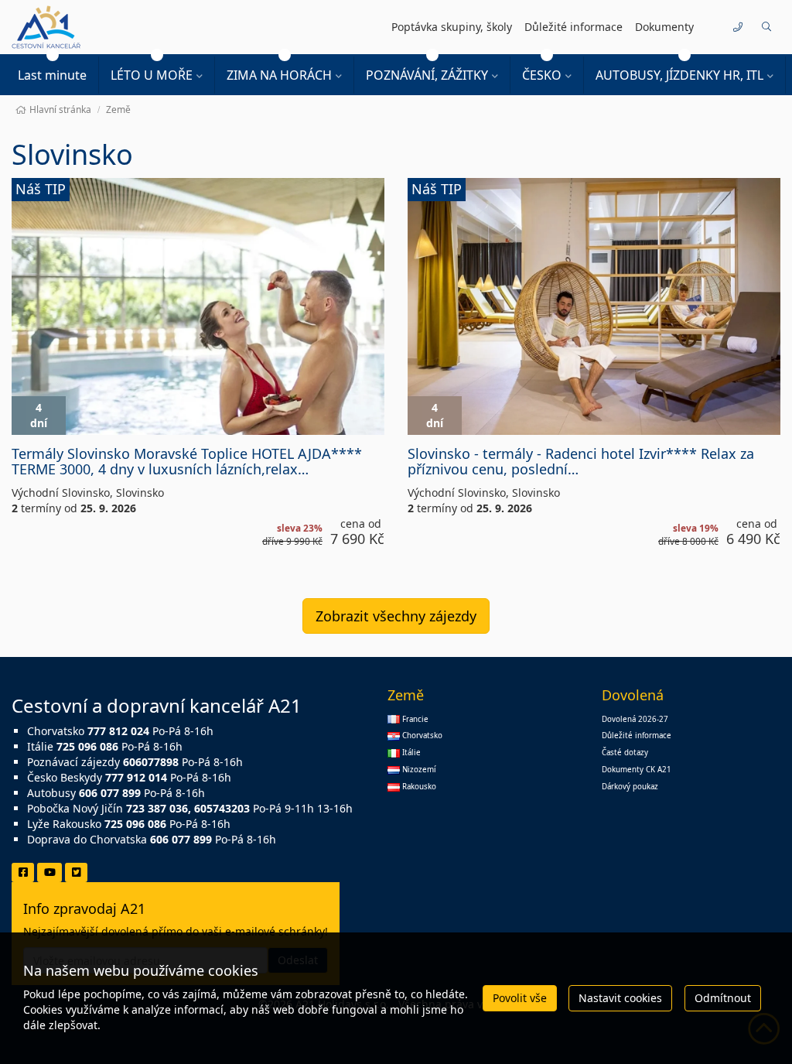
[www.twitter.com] (76, 872)
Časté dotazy (625, 753)
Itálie (410, 753)
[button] (766, 27)
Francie (414, 719)
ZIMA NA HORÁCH (279, 75)
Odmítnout (723, 997)
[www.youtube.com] (49, 872)
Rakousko (418, 787)
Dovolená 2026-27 (635, 719)
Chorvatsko (421, 735)
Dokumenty (664, 26)
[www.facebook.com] (23, 872)
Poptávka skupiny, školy (451, 26)
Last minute (52, 75)
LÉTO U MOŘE (152, 75)
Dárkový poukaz (630, 787)
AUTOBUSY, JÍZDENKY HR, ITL (679, 75)
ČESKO (542, 75)
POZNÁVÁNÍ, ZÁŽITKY (427, 75)
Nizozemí (418, 770)
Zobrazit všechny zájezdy (396, 616)
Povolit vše (520, 997)
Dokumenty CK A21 (636, 770)
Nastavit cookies (620, 997)
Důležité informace (573, 26)
